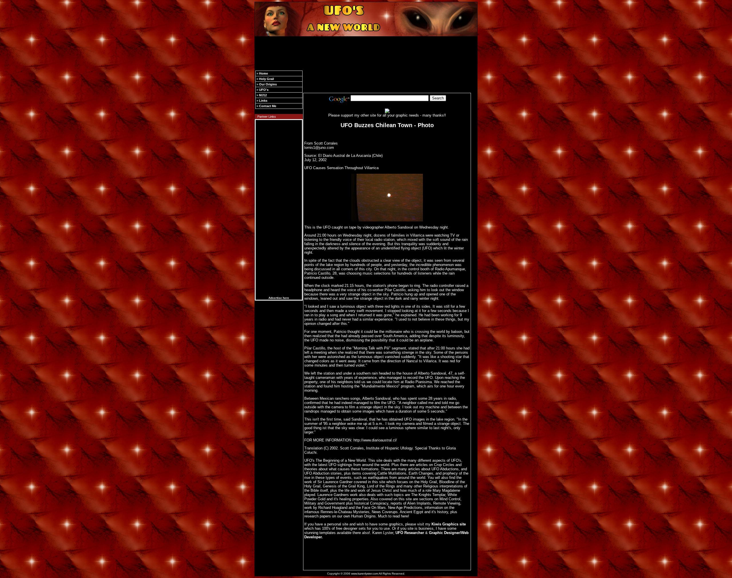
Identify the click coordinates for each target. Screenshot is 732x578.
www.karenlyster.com (364, 573)
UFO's (263, 89)
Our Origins (268, 84)
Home (263, 73)
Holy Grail (266, 79)
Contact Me (267, 106)
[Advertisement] (366, 51)
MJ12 (263, 95)
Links (263, 100)
